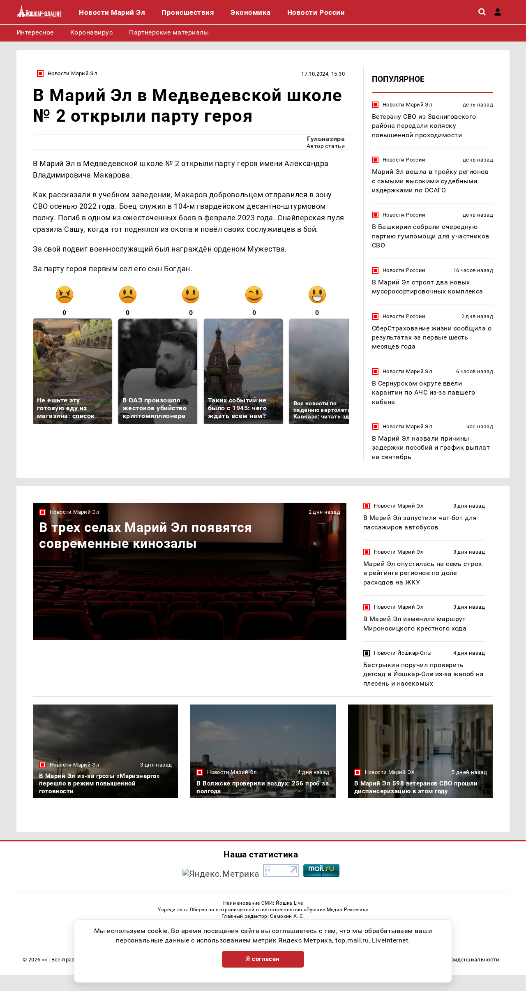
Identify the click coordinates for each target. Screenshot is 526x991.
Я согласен (263, 959)
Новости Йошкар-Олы (402, 653)
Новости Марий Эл (72, 73)
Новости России (404, 160)
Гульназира (326, 139)
